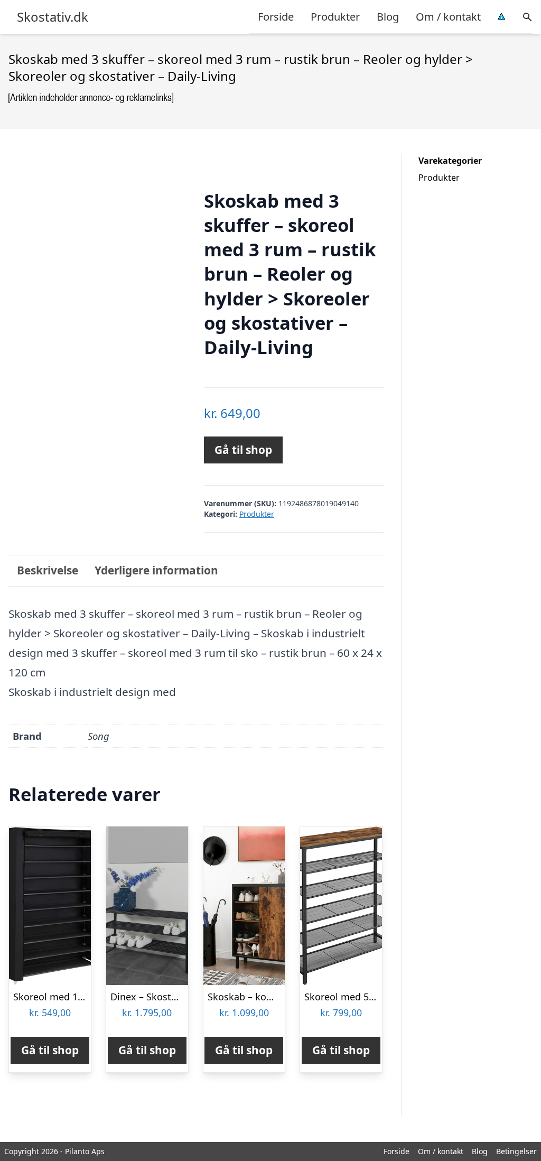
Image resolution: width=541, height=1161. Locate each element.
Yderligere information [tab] (156, 570)
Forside (276, 17)
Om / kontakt (448, 17)
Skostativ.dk (52, 16)
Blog (388, 17)
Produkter (335, 17)
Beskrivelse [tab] (47, 570)
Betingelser (516, 1151)
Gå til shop (243, 449)
